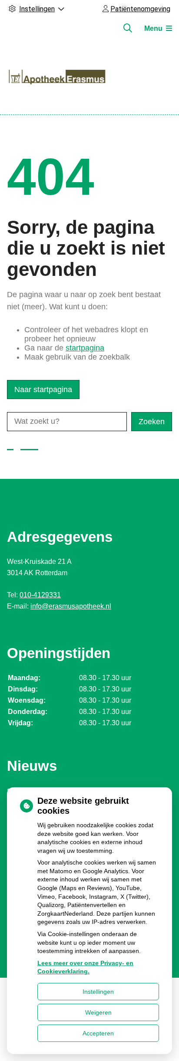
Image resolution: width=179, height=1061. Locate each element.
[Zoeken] (127, 28)
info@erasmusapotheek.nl (70, 606)
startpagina (85, 348)
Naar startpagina (43, 389)
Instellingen (98, 991)
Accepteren (98, 1033)
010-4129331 (40, 595)
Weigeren (98, 1012)
